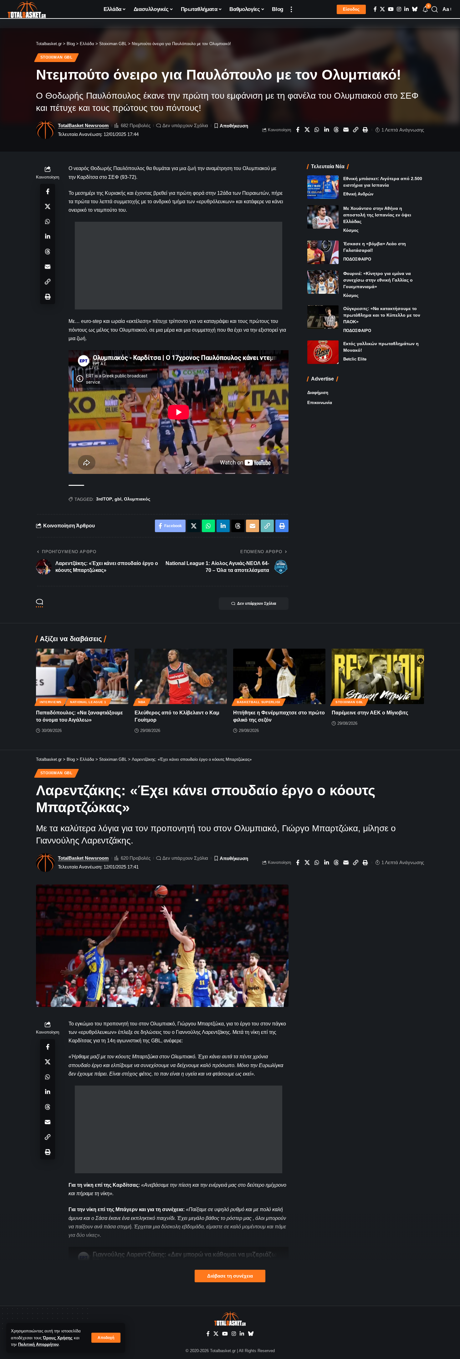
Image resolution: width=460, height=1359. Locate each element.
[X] (382, 9)
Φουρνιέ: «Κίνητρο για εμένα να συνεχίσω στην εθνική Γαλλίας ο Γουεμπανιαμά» (378, 280)
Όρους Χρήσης (58, 1338)
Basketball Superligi (258, 702)
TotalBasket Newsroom (83, 125)
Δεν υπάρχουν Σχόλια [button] (256, 603)
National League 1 (88, 702)
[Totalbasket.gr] (26, 9)
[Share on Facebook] (297, 130)
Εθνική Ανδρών (358, 194)
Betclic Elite (354, 359)
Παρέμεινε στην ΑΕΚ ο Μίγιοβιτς (370, 712)
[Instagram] (399, 9)
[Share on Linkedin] (326, 130)
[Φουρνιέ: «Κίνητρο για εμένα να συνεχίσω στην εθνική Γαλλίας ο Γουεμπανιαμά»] (323, 282)
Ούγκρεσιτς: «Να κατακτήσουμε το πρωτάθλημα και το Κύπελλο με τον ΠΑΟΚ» (381, 315)
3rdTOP (104, 498)
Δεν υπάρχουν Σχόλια (185, 125)
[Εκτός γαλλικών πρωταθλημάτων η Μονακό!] (323, 352)
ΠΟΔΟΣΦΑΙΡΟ (357, 259)
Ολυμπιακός (137, 498)
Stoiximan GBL (56, 57)
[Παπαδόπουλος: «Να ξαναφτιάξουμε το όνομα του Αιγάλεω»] (82, 676)
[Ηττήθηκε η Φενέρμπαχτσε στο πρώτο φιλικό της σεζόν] (279, 676)
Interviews (51, 702)
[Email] (346, 130)
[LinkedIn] (406, 9)
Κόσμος (351, 230)
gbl (118, 498)
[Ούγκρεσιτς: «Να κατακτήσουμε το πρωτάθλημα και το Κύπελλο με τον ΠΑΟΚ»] (323, 317)
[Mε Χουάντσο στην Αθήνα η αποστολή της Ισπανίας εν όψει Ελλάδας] (323, 217)
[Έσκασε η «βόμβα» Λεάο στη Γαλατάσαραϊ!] (323, 252)
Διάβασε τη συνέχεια (230, 1276)
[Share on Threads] (336, 130)
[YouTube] (390, 9)
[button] (105, 1338)
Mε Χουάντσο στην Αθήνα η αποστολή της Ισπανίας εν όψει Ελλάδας (377, 215)
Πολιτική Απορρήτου (38, 1344)
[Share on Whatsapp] (317, 130)
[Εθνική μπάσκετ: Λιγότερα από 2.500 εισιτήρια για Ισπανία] (323, 187)
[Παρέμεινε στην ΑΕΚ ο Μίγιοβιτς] (378, 676)
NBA (142, 702)
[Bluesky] (414, 9)
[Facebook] (375, 9)
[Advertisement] (178, 265)
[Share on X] (307, 130)
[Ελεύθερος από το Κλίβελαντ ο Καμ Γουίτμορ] (181, 676)
